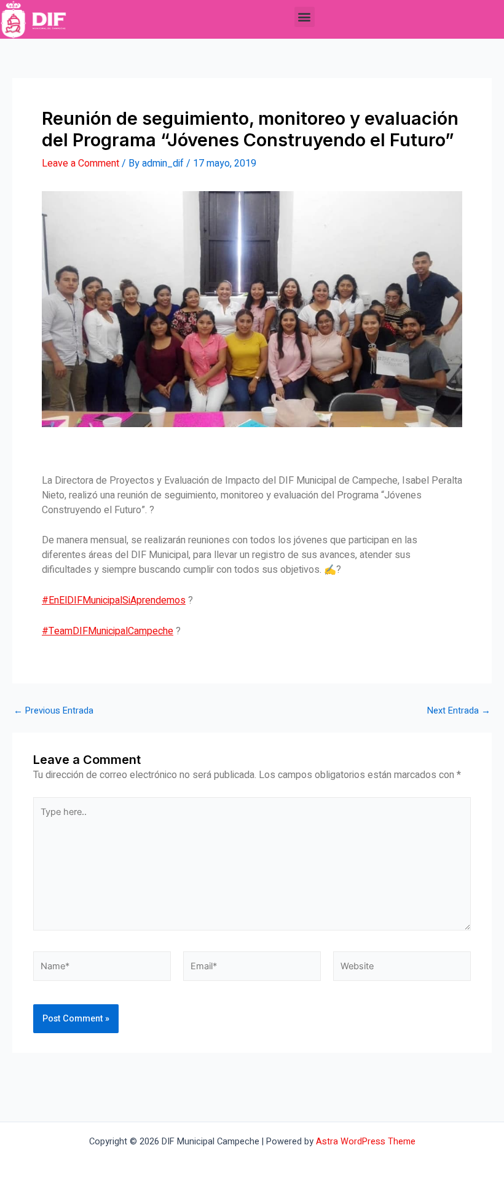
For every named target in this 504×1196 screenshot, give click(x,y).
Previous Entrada (53, 711)
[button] (304, 17)
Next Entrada (458, 711)
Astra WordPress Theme (365, 1141)
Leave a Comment (80, 163)
